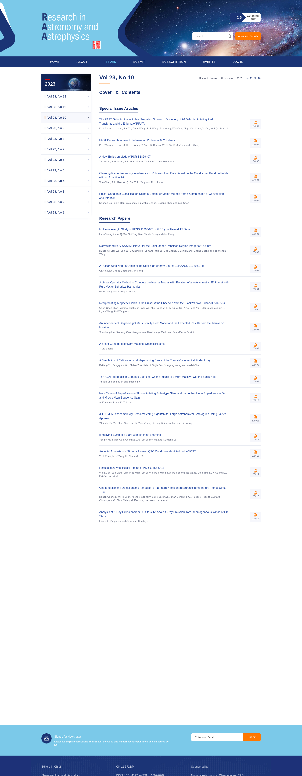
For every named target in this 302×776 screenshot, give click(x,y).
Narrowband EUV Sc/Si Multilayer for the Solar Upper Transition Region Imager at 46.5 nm (155, 245)
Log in (238, 61)
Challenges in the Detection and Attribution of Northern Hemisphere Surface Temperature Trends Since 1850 (162, 489)
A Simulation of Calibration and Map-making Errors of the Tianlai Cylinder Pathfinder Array (154, 360)
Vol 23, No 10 (253, 78)
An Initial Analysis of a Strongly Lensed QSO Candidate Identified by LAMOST (147, 451)
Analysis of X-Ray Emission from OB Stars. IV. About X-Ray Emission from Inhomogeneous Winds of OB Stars (163, 514)
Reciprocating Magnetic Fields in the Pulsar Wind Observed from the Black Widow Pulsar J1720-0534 (162, 303)
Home (54, 61)
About (82, 61)
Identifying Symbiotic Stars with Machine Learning (130, 434)
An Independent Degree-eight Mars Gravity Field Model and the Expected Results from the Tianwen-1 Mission (162, 325)
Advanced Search (248, 36)
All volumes (227, 78)
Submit (139, 61)
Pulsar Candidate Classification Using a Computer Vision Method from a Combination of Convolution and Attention (161, 196)
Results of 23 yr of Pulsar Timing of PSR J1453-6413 (131, 467)
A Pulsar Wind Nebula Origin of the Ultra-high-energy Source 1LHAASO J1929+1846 (151, 265)
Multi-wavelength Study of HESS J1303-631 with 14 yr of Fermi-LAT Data (144, 229)
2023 (239, 78)
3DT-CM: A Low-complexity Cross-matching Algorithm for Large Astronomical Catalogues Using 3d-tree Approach (162, 416)
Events (209, 61)
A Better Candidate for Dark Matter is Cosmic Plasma (132, 343)
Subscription (174, 61)
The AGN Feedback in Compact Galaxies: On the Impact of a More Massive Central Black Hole (157, 376)
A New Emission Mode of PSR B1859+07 (125, 156)
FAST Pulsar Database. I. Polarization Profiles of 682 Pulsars (137, 140)
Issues (110, 61)
